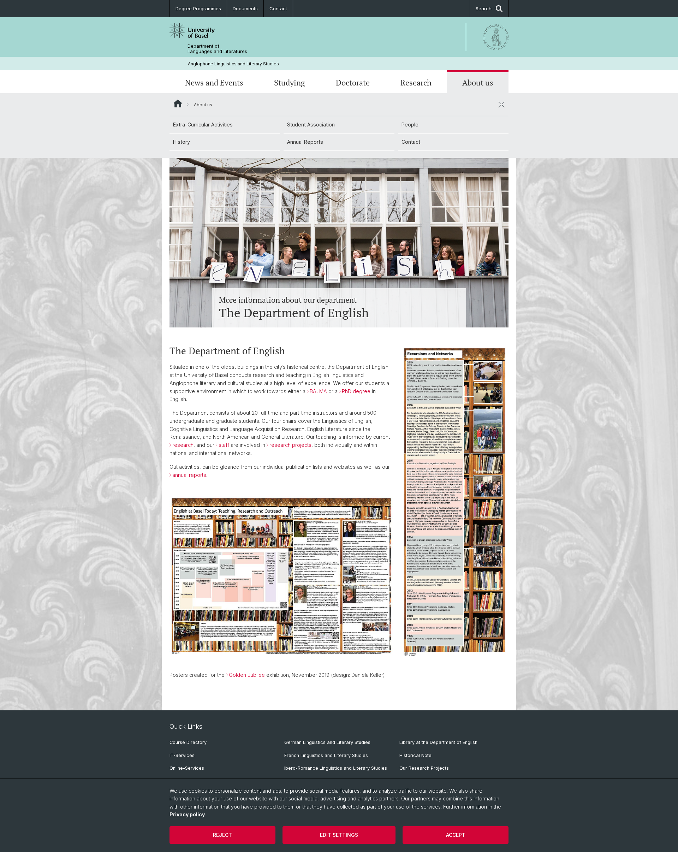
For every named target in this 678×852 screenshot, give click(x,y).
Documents (245, 8)
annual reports (189, 475)
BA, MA (318, 391)
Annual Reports (305, 142)
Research (416, 83)
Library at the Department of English (438, 742)
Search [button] (484, 8)
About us (477, 83)
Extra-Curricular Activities (203, 125)
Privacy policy (187, 814)
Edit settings (339, 835)
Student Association (311, 125)
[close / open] (501, 104)
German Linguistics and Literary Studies (327, 742)
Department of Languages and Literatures (217, 48)
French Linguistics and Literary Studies (326, 755)
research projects (290, 445)
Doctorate (353, 83)
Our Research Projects (424, 768)
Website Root (178, 103)
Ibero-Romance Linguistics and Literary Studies (335, 768)
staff (224, 445)
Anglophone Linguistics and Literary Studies (233, 63)
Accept (455, 835)
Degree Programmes (198, 8)
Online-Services (187, 768)
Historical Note (415, 755)
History (181, 142)
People (410, 125)
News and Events (214, 83)
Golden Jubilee (247, 675)
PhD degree (356, 391)
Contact (278, 8)
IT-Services (182, 755)
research (183, 445)
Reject (222, 835)
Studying (289, 83)
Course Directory (188, 742)
